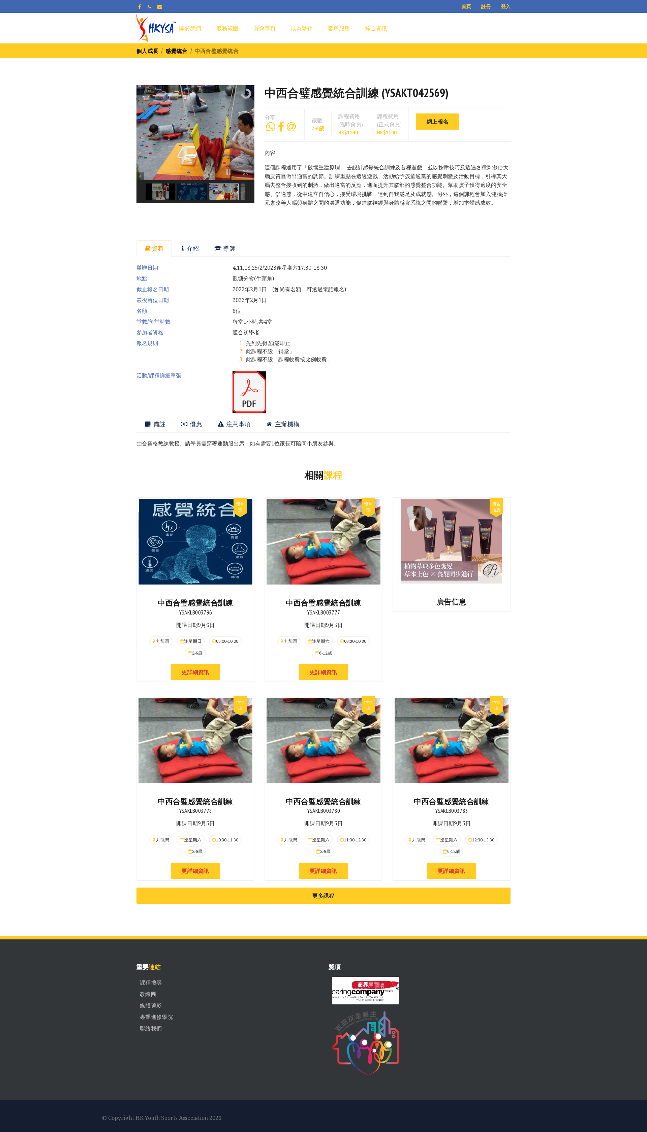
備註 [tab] (158, 424)
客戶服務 (339, 28)
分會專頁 (265, 28)
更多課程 (323, 895)
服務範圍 (227, 28)
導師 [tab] (229, 248)
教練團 (148, 994)
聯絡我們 (151, 1028)
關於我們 (190, 28)
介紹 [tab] (193, 248)
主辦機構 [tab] (287, 424)
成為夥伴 (302, 28)
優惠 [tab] (195, 424)
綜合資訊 (376, 28)
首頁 (466, 6)
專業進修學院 (156, 1016)
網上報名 (438, 121)
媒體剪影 (151, 1005)
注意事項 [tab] (238, 424)
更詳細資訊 (195, 672)
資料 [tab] (158, 248)
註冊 (486, 6)
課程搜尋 (151, 982)
